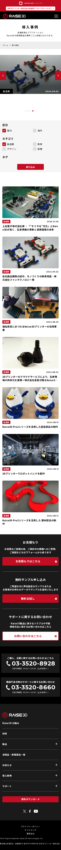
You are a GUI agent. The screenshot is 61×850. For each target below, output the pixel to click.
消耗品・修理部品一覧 (13, 754)
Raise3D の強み (10, 723)
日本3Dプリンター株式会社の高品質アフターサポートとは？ (29, 8)
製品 (4, 744)
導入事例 (7, 775)
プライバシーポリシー (30, 826)
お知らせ (7, 765)
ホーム (5, 45)
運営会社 (30, 833)
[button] (25, 110)
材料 (4, 733)
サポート (7, 786)
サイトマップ (30, 830)
